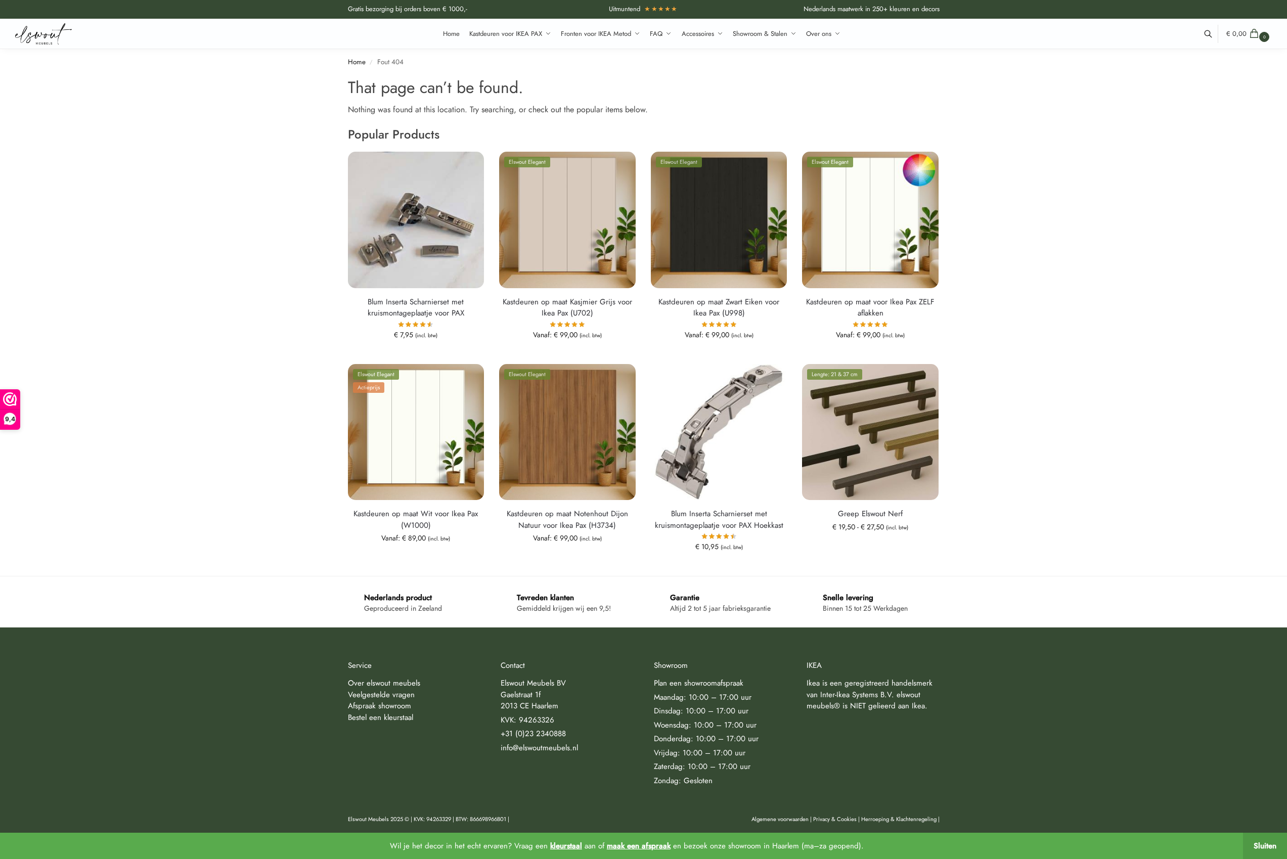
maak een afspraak (639, 845)
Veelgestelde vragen (381, 694)
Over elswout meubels (384, 683)
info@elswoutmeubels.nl (539, 747)
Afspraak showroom (379, 705)
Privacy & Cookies (835, 819)
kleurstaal (566, 845)
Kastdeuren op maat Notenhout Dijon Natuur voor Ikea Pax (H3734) (567, 519)
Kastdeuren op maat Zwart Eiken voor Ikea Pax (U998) (718, 307)
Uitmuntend (643, 9)
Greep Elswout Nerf (870, 513)
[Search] (1213, 34)
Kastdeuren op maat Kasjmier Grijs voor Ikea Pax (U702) (567, 307)
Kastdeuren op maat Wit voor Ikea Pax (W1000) (415, 519)
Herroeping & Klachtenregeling (899, 819)
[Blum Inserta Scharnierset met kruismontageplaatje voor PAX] (416, 220)
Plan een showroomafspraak (698, 683)
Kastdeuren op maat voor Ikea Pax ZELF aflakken (870, 307)
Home (357, 62)
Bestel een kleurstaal (380, 717)
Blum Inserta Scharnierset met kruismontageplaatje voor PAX (416, 307)
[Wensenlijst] (468, 166)
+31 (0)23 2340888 (533, 733)
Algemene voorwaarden (780, 819)
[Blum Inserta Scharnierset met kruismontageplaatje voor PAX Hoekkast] (719, 432)
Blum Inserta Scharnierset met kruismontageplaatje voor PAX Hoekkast (719, 519)
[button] (1249, 34)
